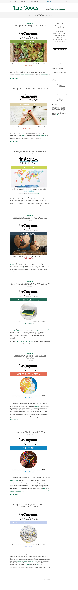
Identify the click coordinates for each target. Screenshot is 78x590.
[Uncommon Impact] (60, 35)
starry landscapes (33, 561)
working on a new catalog (15, 482)
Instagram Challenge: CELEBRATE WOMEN (30, 357)
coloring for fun (41, 482)
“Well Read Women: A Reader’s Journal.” (38, 405)
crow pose (38, 264)
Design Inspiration (23, 1)
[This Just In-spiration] (60, 33)
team (26, 480)
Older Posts (45, 579)
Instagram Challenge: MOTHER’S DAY (30, 88)
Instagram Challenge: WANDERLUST (30, 218)
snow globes (18, 561)
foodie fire (12, 264)
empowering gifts (14, 419)
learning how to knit (33, 482)
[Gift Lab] (60, 37)
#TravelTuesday (21, 267)
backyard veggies (44, 74)
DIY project (20, 137)
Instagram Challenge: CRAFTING (30, 432)
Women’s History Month (30, 413)
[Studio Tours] (60, 31)
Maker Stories (13, 1)
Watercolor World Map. (36, 193)
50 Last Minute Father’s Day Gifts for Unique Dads (59, 73)
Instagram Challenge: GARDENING (30, 26)
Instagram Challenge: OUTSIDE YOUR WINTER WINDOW (30, 505)
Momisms (23, 135)
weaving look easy (32, 483)
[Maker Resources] (60, 41)
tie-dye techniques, (19, 483)
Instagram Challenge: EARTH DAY (30, 151)
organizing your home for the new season (24, 341)
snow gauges (24, 561)
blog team (37, 330)
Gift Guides (42, 1)
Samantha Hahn (37, 406)
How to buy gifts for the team (57, 68)
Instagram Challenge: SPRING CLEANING (30, 284)
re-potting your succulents (25, 74)
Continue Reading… (14, 78)
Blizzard (38, 564)
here (42, 416)
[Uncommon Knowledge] (60, 39)
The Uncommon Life (33, 1)
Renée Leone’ (27, 564)
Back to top (64, 588)
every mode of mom (42, 135)
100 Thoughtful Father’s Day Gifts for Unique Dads (59, 78)
